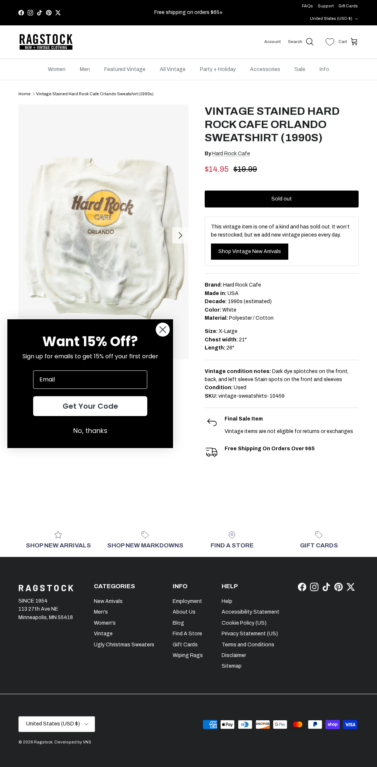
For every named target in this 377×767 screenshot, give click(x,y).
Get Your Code (90, 406)
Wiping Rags (188, 655)
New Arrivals (108, 601)
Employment (187, 601)
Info (324, 69)
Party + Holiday (218, 69)
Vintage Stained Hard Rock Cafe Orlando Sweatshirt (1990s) (95, 94)
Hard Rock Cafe (231, 153)
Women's (105, 623)
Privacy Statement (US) (250, 633)
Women (57, 69)
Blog (178, 623)
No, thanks (90, 430)
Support (326, 6)
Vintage (103, 633)
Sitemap (232, 666)
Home (24, 94)
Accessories (265, 69)
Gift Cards (348, 6)
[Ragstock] (46, 42)
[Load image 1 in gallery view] (103, 231)
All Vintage (173, 69)
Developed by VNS (72, 742)
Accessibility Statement (250, 612)
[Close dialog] (162, 329)
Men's (101, 612)
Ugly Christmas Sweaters (124, 644)
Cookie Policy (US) (244, 623)
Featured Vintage (124, 69)
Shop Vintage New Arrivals (249, 251)
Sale (300, 69)
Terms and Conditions (248, 644)
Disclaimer (234, 655)
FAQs (307, 6)
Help (227, 601)
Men (85, 69)
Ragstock (43, 742)
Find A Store (187, 633)
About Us (184, 612)
